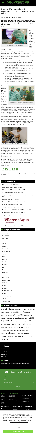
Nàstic (25, 321)
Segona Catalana (17, 333)
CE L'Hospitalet (31, 309)
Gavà (31, 315)
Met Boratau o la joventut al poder (10, 184)
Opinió (4, 293)
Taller (2, 399)
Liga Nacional (15, 409)
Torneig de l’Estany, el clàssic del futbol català (13, 201)
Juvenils (10, 318)
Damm (26, 312)
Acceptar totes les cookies (18, 431)
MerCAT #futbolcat (7, 290)
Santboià (23, 330)
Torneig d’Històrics (6, 301)
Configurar (18, 427)
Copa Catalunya (6, 251)
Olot (29, 321)
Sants (27, 330)
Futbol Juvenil (5, 277)
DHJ (29, 312)
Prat (8, 324)
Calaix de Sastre (6, 248)
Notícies (3, 396)
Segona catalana (11, 396)
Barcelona (17, 309)
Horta (6, 318)
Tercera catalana (11, 398)
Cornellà (20, 312)
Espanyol (4, 315)
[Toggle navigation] (2, 3)
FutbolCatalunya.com (18, 2)
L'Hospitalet (17, 318)
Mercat (2, 402)
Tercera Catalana (29, 336)
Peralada (4, 324)
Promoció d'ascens (5, 327)
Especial (4, 262)
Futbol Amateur (6, 269)
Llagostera (25, 318)
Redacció (19, 17)
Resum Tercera (27, 327)
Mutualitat (28, 173)
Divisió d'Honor (16, 408)
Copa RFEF (5, 256)
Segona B (6, 333)
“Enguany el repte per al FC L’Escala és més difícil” (14, 215)
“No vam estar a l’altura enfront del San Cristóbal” (14, 189)
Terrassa (4, 339)
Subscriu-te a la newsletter (21, 372)
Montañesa (20, 321)
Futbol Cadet (27, 408)
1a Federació (5, 233)
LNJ (10, 321)
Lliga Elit (4, 288)
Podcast (3, 403)
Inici (2, 395)
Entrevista (4, 259)
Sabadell (5, 330)
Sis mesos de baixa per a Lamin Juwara (11, 199)
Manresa (14, 321)
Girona (3, 318)
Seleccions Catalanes (5, 409)
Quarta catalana (11, 399)
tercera (22, 336)
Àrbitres (4, 246)
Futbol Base (5, 272)
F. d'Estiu (3, 400)
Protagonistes (14, 327)
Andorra (3, 309)
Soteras (26, 333)
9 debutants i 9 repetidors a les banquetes (12, 192)
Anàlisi (4, 243)
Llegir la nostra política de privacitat (19, 422)
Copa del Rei (5, 254)
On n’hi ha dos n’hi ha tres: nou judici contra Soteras (15, 212)
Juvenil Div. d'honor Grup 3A (14, 400)
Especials (20, 173)
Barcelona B (23, 309)
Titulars (11, 173)
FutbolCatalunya (6, 280)
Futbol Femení (5, 275)
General (4, 285)
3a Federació (5, 238)
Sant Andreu (15, 330)
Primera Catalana (6, 296)
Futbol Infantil (27, 409)
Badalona (10, 309)
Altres (7, 173)
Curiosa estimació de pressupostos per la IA (13, 204)
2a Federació (5, 235)
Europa (17, 315)
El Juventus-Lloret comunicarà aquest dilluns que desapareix (17, 209)
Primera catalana (11, 395)
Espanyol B (10, 315)
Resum (20, 327)
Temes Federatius (9, 336)
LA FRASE (4, 283)
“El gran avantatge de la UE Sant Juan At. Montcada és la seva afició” (17, 195)
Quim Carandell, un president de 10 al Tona (12, 207)
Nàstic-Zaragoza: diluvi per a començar (12, 187)
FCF (24, 173)
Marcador (3, 398)
